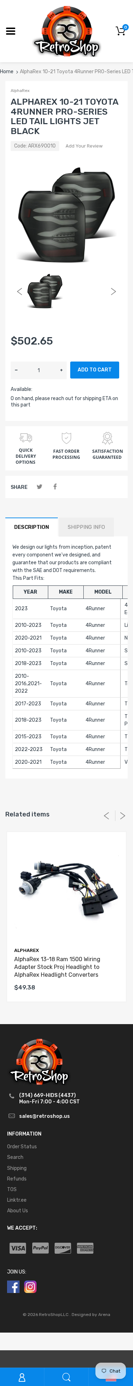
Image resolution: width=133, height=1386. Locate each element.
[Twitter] (39, 487)
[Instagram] (30, 1286)
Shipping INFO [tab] (86, 527)
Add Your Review (84, 146)
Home (6, 72)
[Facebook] (54, 487)
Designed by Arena (91, 1314)
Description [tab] (31, 527)
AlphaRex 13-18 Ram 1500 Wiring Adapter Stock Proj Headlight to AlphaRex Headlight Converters (57, 967)
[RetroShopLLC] (66, 31)
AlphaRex (20, 90)
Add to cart (95, 370)
